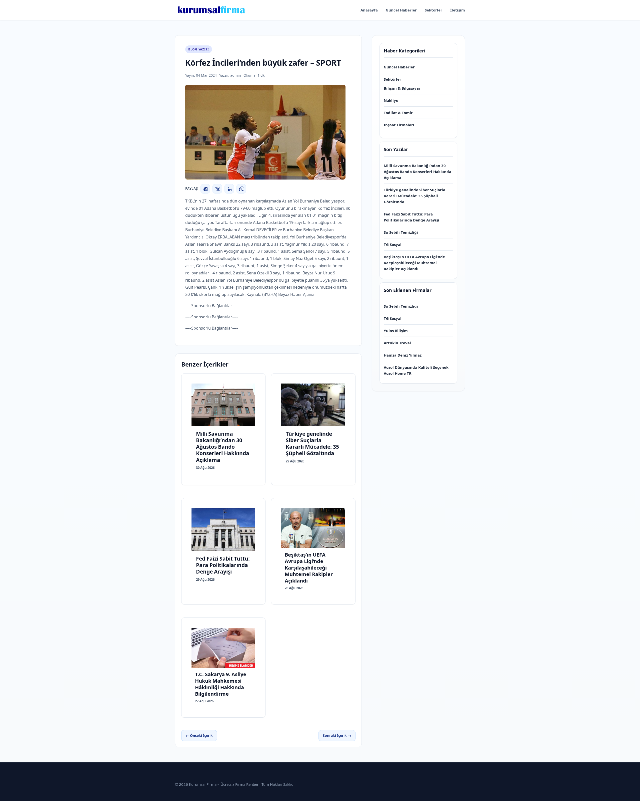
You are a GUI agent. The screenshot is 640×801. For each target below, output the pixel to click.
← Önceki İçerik (199, 735)
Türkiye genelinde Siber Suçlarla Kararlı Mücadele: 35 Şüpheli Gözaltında (414, 195)
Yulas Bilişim (396, 330)
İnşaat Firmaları (399, 124)
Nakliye (391, 100)
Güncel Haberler (401, 9)
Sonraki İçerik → (337, 735)
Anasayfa (369, 9)
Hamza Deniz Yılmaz (403, 355)
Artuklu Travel (397, 342)
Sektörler (433, 9)
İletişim (457, 9)
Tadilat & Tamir (398, 112)
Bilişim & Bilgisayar (402, 88)
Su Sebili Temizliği (401, 232)
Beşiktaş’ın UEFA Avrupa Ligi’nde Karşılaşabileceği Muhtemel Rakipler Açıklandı (414, 262)
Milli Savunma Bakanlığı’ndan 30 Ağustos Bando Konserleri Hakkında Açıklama (417, 171)
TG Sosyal (393, 244)
